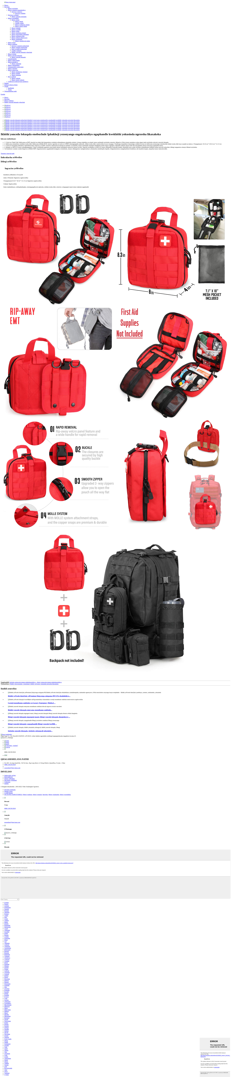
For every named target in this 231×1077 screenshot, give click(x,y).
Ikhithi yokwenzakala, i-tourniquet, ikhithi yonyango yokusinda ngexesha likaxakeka (34, 684)
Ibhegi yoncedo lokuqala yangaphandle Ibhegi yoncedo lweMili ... (32, 724)
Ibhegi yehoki (15, 20)
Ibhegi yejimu (15, 31)
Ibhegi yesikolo (16, 78)
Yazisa (10, 89)
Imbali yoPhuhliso (9, 778)
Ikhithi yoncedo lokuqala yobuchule (22, 52)
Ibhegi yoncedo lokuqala (15, 55)
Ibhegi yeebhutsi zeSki (18, 36)
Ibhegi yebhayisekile (14, 60)
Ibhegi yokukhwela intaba (22, 41)
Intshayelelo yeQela (10, 775)
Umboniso (7, 782)
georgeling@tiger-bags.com (12, 768)
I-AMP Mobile (8, 793)
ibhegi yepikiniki (16, 63)
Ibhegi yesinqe (12, 54)
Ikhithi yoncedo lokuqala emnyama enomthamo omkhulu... (30, 710)
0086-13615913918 (10, 764)
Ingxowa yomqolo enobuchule (20, 46)
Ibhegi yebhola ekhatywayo (19, 38)
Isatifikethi (11, 88)
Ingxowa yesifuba (20, 13)
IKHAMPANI (8, 777)
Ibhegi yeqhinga (12, 44)
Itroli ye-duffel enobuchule (19, 49)
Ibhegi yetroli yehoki (21, 26)
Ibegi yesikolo (12, 76)
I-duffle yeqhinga (16, 50)
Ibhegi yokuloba (12, 68)
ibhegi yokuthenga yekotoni (19, 72)
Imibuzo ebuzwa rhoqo (11, 85)
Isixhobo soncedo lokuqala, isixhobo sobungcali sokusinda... (30, 731)
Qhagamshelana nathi (10, 91)
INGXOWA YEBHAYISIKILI (13, 794)
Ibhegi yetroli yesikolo (18, 80)
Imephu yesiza (8, 791)
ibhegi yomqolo (16, 28)
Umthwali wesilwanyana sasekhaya (18, 81)
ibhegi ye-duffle (16, 29)
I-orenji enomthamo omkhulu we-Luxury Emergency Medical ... (31, 703)
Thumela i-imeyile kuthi (7, 153)
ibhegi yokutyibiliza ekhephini (20, 34)
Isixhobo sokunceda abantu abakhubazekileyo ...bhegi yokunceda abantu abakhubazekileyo (35, 682)
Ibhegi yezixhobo (13, 8)
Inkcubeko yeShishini (10, 780)
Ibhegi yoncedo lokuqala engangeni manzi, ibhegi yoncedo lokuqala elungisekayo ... (39, 717)
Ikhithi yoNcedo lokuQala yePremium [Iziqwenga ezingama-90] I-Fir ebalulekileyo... (39, 696)
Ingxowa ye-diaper (13, 15)
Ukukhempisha (12, 59)
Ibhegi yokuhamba (17, 39)
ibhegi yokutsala (16, 75)
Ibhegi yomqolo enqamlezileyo (17, 10)
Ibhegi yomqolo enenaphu (19, 16)
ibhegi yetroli (11, 42)
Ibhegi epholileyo (13, 62)
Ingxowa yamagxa (17, 12)
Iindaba (6, 83)
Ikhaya (6, 5)
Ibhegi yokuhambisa (13, 65)
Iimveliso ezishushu (10, 789)
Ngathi (6, 86)
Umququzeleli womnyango (15, 67)
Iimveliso (7, 7)
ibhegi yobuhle (16, 73)
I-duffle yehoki (19, 23)
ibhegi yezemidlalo (13, 18)
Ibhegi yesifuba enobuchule (19, 47)
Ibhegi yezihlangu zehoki (22, 25)
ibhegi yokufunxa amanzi (19, 33)
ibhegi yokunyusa (13, 70)
